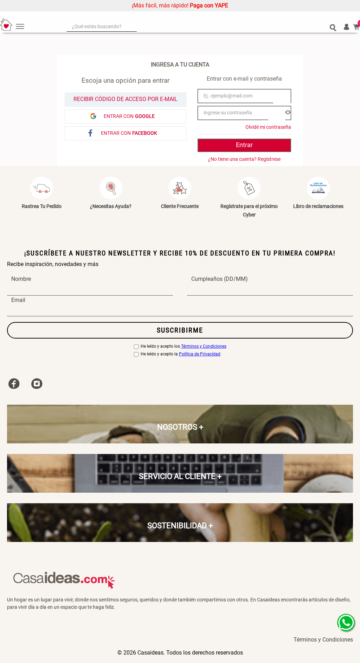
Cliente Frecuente (180, 206)
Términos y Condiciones (203, 346)
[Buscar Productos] (333, 27)
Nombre (21, 279)
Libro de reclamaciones (318, 206)
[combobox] (201, 27)
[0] (356, 27)
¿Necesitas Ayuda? (110, 206)
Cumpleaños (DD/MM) (219, 279)
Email (18, 300)
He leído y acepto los (183, 346)
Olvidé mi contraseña (268, 127)
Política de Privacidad (199, 354)
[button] (288, 112)
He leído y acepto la (180, 354)
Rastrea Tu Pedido (42, 206)
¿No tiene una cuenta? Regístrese (244, 159)
